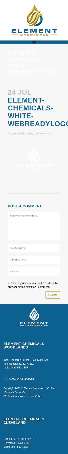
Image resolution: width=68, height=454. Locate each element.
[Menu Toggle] (34, 42)
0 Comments (43, 133)
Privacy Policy (34, 396)
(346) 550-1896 (19, 367)
